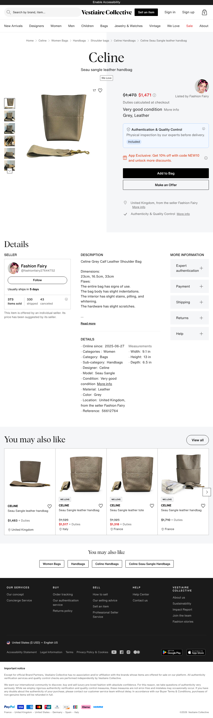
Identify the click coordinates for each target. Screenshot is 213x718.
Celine (42, 41)
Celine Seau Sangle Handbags (149, 564)
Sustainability (182, 603)
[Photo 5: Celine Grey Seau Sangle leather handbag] (9, 153)
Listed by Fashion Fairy (192, 96)
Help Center (141, 594)
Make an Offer (166, 184)
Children (87, 26)
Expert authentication (187, 268)
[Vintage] (164, 26)
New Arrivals (13, 26)
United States (42, 712)
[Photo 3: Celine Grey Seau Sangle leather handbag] (9, 128)
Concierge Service (19, 600)
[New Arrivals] (25, 26)
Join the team (182, 615)
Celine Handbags (125, 41)
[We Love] (183, 26)
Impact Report (182, 609)
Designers (36, 26)
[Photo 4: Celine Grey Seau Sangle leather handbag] (9, 140)
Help (179, 333)
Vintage (154, 26)
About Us (206, 26)
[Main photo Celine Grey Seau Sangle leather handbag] (9, 103)
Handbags (79, 41)
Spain (68, 712)
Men (71, 26)
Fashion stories (183, 621)
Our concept (15, 594)
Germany (57, 712)
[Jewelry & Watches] (145, 26)
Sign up (188, 12)
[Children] (97, 26)
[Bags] (111, 26)
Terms (69, 652)
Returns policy (62, 611)
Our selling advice (105, 600)
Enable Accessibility (106, 2)
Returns (182, 317)
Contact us (140, 600)
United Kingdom (23, 712)
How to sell (100, 594)
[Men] (78, 26)
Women (56, 26)
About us (179, 597)
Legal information (51, 652)
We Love (173, 26)
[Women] (65, 26)
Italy (76, 712)
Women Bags (59, 41)
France (8, 712)
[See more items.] (9, 170)
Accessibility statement (22, 652)
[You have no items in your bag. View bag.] (204, 12)
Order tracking (63, 594)
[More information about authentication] (203, 128)
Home (30, 41)
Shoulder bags (100, 41)
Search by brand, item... (29, 12)
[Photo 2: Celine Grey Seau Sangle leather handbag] (9, 116)
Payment (183, 286)
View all (198, 440)
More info (171, 109)
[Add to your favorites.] (49, 506)
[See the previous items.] (9, 98)
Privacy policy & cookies (92, 652)
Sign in (170, 12)
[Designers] (47, 26)
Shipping (183, 302)
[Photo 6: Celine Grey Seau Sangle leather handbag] (9, 165)
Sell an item (146, 12)
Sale (189, 26)
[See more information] (206, 158)
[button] (204, 12)
